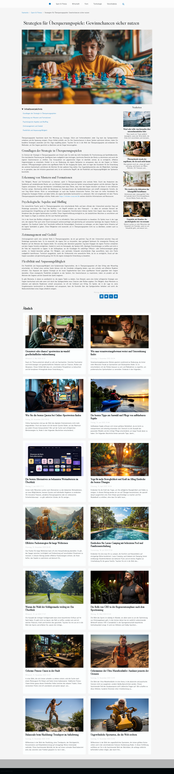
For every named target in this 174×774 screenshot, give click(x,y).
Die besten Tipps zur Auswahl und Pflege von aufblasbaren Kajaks (118, 417)
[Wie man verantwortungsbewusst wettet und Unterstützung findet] (120, 331)
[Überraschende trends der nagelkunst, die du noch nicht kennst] (136, 149)
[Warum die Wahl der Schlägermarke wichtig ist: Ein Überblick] (54, 587)
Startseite (25, 12)
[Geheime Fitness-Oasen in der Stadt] (54, 651)
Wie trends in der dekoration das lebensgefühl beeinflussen (137, 190)
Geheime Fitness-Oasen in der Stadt (42, 670)
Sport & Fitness (61, 4)
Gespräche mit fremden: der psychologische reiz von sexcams (137, 220)
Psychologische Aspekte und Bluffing (35, 122)
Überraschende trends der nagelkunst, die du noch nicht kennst (136, 160)
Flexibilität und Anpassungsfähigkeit (35, 130)
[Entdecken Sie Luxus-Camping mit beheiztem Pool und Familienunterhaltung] (120, 523)
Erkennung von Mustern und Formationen (37, 117)
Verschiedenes (112, 4)
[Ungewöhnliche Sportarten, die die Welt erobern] (120, 715)
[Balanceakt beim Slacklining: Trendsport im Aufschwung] (54, 715)
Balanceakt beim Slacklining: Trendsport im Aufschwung (52, 734)
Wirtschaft (75, 4)
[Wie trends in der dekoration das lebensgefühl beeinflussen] (136, 179)
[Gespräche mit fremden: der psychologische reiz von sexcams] (136, 209)
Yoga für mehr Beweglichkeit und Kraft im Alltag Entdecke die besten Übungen (118, 481)
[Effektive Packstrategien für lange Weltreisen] (54, 523)
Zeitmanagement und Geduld (33, 126)
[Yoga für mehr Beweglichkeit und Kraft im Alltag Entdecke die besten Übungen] (120, 459)
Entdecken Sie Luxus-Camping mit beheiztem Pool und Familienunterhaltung (117, 544)
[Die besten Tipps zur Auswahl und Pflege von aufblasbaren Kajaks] (120, 395)
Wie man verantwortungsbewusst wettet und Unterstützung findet (118, 353)
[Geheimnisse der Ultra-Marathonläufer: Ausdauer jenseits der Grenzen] (120, 651)
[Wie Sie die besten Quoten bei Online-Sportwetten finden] (54, 395)
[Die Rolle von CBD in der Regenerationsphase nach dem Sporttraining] (120, 587)
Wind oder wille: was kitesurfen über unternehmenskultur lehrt (136, 130)
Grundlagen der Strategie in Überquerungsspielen (39, 113)
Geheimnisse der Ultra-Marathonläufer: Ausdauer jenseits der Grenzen (120, 672)
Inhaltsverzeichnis (33, 109)
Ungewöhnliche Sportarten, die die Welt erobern (114, 734)
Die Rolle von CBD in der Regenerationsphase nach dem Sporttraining (117, 608)
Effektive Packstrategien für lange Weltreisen (46, 543)
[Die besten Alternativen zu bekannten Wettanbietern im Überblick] (54, 459)
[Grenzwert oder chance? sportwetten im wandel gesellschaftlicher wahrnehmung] (54, 331)
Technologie (97, 4)
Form (86, 4)
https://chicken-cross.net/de (69, 196)
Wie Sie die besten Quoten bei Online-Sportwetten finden (53, 415)
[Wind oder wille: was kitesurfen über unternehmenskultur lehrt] (136, 119)
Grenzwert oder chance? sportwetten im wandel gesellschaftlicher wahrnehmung (47, 353)
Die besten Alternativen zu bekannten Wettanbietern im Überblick (51, 481)
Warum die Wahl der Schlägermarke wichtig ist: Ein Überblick (49, 608)
